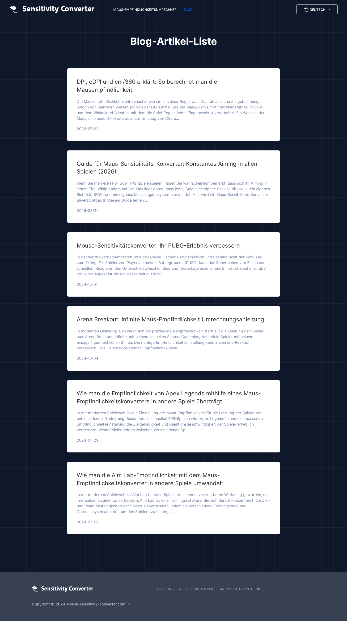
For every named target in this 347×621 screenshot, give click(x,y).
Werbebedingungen (196, 589)
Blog (188, 10)
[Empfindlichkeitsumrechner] (53, 9)
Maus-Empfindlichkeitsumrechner (145, 10)
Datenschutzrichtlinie (239, 589)
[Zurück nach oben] (130, 604)
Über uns (165, 589)
